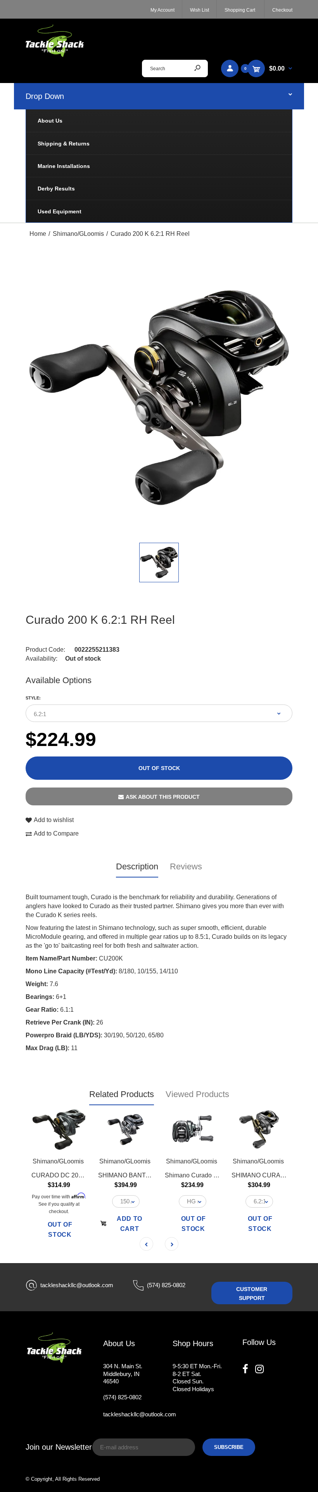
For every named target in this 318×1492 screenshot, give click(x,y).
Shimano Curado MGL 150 (201, 1175)
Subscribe (229, 1447)
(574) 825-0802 (166, 1285)
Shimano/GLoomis (58, 1161)
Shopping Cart (240, 10)
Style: (33, 698)
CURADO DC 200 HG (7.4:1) (71, 1175)
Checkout (282, 10)
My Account (162, 10)
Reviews (186, 866)
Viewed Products (197, 1094)
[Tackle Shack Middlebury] (55, 55)
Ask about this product (163, 797)
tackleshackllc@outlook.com (76, 1285)
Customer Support (251, 1293)
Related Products (121, 1094)
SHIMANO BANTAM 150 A (135, 1175)
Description (137, 866)
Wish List (199, 10)
